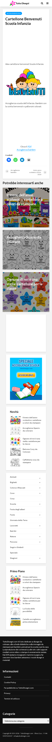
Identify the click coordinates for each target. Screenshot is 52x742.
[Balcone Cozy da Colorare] (15, 451)
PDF (30, 146)
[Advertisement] (26, 44)
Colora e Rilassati (17, 488)
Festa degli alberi (17, 509)
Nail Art (13, 531)
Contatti (7, 677)
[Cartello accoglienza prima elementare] (15, 622)
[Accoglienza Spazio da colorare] (26, 249)
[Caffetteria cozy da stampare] (15, 462)
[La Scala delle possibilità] (15, 611)
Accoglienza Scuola (14, 13)
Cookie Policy (10, 682)
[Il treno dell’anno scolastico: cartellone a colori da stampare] (26, 207)
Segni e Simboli (16, 547)
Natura (13, 536)
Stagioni (13, 558)
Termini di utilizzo (12, 699)
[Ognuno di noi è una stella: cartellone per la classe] (26, 292)
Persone (13, 542)
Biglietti (13, 482)
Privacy (7, 693)
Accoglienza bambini (26, 150)
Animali (13, 477)
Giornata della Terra (18, 520)
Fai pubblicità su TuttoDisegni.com (19, 688)
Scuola (13, 504)
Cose (12, 493)
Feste (12, 515)
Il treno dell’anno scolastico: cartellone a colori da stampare (32, 420)
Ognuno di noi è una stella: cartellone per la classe (31, 441)
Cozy (12, 498)
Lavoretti (14, 525)
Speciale (13, 553)
